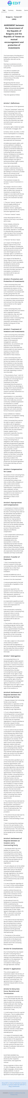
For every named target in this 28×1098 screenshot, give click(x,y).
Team (11, 1083)
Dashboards (16, 1086)
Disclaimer (11, 1093)
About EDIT (5, 1083)
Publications (17, 1083)
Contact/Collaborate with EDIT (16, 1084)
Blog (10, 1086)
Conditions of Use (18, 1093)
